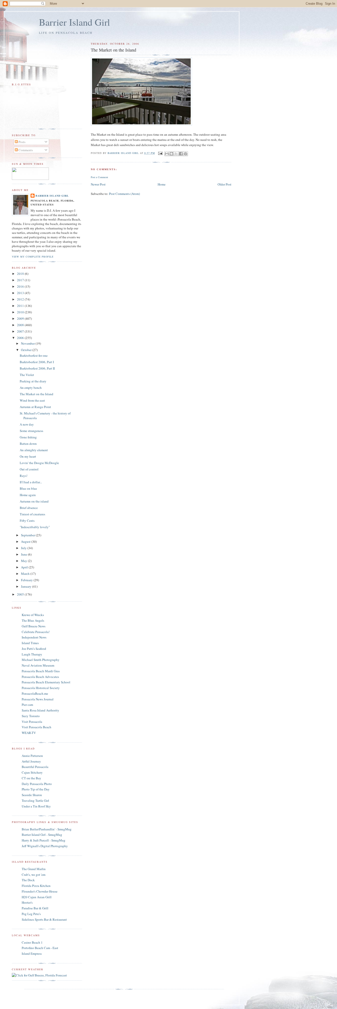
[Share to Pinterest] (185, 153)
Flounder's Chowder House (39, 891)
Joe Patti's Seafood (34, 648)
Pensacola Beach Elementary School (46, 682)
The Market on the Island (36, 394)
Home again (28, 495)
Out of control (29, 469)
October (26, 350)
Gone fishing (28, 437)
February (27, 580)
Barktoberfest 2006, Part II (37, 368)
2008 (21, 325)
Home (162, 184)
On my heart (28, 456)
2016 (21, 286)
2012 (21, 299)
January (26, 586)
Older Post (224, 184)
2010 (21, 312)
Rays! (23, 475)
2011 (21, 305)
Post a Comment (99, 177)
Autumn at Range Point (35, 407)
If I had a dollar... (31, 482)
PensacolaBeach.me (35, 693)
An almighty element (34, 450)
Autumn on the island (34, 501)
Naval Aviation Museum (38, 665)
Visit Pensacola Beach (36, 727)
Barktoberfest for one (34, 355)
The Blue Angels (33, 620)
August (26, 541)
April (25, 567)
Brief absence (29, 507)
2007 (21, 331)
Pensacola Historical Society (41, 688)
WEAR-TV (29, 732)
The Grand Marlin (34, 869)
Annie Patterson (32, 755)
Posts (21, 142)
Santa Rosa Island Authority (40, 710)
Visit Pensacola (32, 721)
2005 (21, 594)
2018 (21, 273)
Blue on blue (28, 488)
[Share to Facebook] (180, 153)
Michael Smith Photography (40, 659)
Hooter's (27, 902)
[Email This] (166, 153)
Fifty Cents (27, 520)
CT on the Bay (31, 778)
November (28, 343)
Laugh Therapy (32, 654)
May (24, 561)
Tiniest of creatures (32, 514)
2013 (21, 293)
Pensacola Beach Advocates (40, 676)
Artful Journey (31, 761)
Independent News (34, 637)
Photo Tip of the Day (36, 789)
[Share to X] (176, 153)
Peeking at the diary (33, 381)
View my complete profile (33, 256)
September (28, 535)
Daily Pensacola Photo (37, 784)
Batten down (28, 443)
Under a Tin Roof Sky (36, 806)
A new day (27, 424)
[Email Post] (160, 153)
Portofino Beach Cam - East (40, 948)
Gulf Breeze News (33, 626)
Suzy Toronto (31, 716)
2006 (21, 338)
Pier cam (27, 704)
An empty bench (31, 387)
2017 (21, 280)
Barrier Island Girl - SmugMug (42, 834)
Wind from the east (32, 400)
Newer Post (98, 184)
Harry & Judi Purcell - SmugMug (43, 840)
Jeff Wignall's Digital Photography (45, 846)
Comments (25, 150)
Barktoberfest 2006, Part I (37, 362)
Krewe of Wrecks (33, 615)
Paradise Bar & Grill (35, 908)
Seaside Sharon (32, 795)
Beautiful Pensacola (35, 767)
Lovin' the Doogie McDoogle (39, 463)
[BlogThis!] (171, 153)
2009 (21, 318)
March (25, 573)
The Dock (28, 880)
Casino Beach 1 (32, 942)
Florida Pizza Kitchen (36, 885)
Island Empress (32, 953)
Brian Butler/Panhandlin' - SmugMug (47, 829)
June (24, 554)
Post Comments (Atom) (124, 193)
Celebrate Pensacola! (36, 632)
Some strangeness (31, 431)
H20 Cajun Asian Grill (37, 897)
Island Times (30, 643)
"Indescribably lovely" (35, 527)
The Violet (27, 375)
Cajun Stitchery (32, 772)
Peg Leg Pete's (31, 914)
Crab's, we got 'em (33, 874)
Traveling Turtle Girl (35, 800)
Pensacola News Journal (38, 699)
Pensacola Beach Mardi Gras (41, 671)
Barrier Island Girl (74, 22)
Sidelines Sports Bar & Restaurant (44, 919)
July (24, 548)
